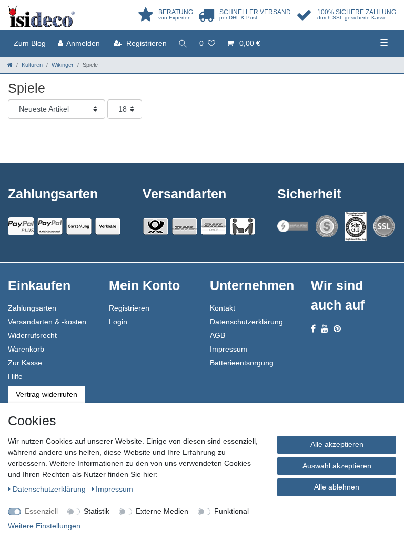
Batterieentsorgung (242, 362)
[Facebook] (313, 328)
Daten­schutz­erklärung (50, 489)
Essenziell (41, 511)
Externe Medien (162, 511)
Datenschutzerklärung (246, 321)
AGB (217, 335)
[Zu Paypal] (21, 226)
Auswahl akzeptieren (336, 466)
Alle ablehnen (336, 487)
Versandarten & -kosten (47, 321)
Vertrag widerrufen (46, 394)
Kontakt (222, 308)
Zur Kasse (25, 362)
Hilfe (15, 376)
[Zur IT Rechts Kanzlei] (293, 226)
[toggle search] (183, 43)
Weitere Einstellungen (44, 526)
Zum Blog (30, 43)
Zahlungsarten (32, 308)
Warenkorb (26, 349)
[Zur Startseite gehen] (10, 65)
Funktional (231, 511)
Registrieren (129, 308)
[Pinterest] (337, 328)
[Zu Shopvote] (326, 226)
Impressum (228, 349)
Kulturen (32, 65)
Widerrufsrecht (32, 335)
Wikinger (63, 65)
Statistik (96, 511)
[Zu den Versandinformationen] (156, 226)
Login (118, 321)
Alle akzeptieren (336, 444)
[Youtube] (324, 328)
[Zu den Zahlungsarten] (108, 226)
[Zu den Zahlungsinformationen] (79, 226)
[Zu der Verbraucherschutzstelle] (356, 226)
